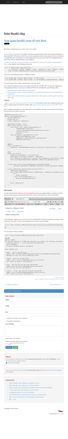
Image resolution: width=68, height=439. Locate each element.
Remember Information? (13, 321)
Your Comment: (9, 324)
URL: (6, 312)
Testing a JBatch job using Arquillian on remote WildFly (23, 390)
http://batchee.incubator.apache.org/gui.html (21, 90)
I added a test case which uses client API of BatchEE (19, 103)
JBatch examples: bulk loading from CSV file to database (24, 385)
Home (8, 2)
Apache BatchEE (9, 54)
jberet (57, 279)
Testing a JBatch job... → (56, 284)
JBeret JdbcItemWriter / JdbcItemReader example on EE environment (27, 394)
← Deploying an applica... (12, 284)
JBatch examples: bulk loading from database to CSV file (24, 383)
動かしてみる (12, 399)
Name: (7, 300)
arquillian (41, 279)
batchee (47, 279)
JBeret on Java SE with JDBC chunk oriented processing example (26, 397)
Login (23, 2)
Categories (15, 2)
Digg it (17, 363)
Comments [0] (60, 277)
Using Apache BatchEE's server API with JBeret (21, 392)
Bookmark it (11, 363)
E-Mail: (7, 306)
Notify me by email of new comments (17, 318)
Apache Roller (60, 413)
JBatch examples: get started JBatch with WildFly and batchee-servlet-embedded (30, 387)
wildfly (62, 279)
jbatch (52, 279)
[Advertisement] (34, 16)
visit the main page (54, 370)
